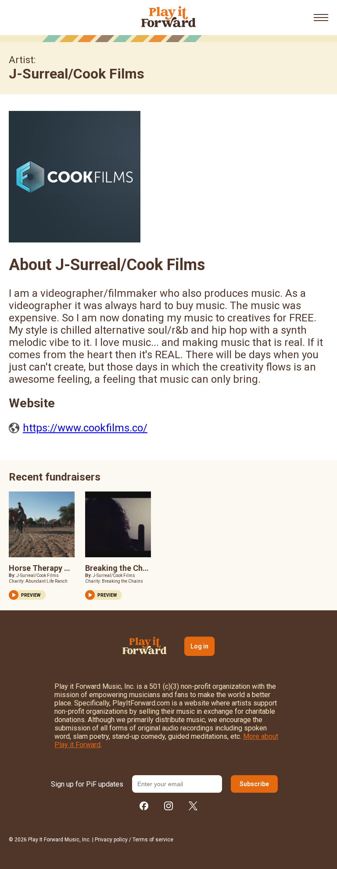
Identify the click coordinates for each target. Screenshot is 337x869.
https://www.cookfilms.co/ (85, 428)
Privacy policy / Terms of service (134, 840)
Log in (199, 646)
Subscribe (254, 783)
